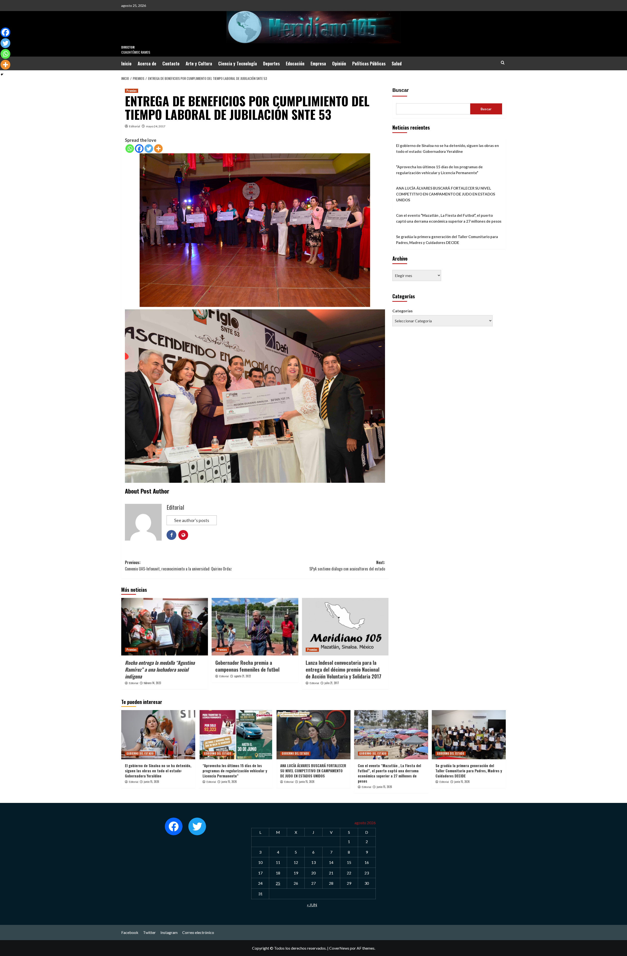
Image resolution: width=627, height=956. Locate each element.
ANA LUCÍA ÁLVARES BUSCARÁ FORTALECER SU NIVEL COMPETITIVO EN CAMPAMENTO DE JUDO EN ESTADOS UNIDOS (445, 194)
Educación (295, 63)
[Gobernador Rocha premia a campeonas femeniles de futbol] (255, 627)
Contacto (171, 63)
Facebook (129, 932)
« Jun (312, 904)
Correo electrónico (198, 932)
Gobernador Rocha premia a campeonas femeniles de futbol (247, 666)
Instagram (169, 932)
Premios (131, 91)
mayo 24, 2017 (155, 126)
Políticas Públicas (369, 63)
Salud (397, 63)
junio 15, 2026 (151, 782)
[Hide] (2, 74)
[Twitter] (149, 148)
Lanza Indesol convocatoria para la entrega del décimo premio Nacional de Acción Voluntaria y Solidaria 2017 (343, 669)
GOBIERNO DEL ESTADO (140, 753)
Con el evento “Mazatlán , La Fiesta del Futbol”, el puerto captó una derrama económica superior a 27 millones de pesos (448, 218)
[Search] (503, 62)
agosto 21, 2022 (242, 676)
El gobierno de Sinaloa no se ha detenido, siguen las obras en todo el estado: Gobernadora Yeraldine (447, 148)
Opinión (339, 63)
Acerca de (147, 63)
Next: (347, 565)
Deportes (271, 63)
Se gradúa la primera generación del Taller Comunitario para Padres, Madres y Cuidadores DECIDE (447, 239)
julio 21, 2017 (332, 683)
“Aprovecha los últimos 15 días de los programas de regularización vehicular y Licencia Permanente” (439, 170)
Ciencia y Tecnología (237, 63)
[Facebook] (139, 148)
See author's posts (191, 520)
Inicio (126, 63)
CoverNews (339, 948)
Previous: (178, 565)
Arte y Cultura (199, 63)
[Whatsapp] (129, 148)
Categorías (402, 310)
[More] (158, 148)
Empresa (318, 63)
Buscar (400, 90)
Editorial (134, 126)
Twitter (149, 932)
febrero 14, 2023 (152, 683)
